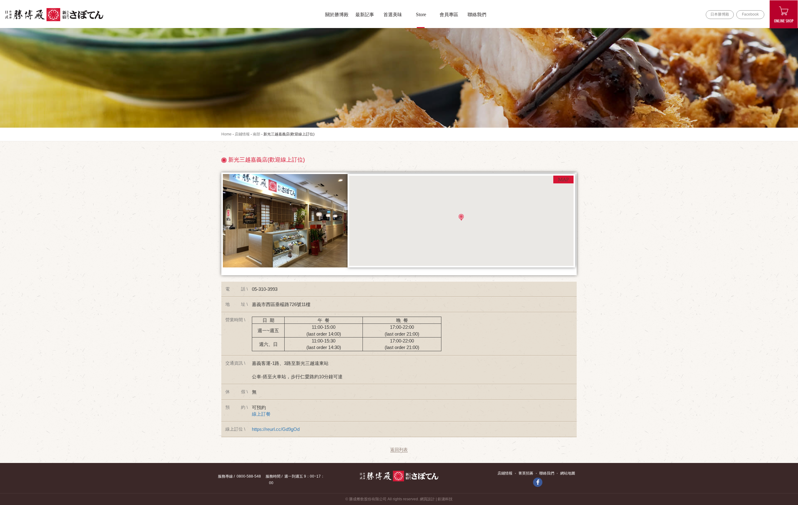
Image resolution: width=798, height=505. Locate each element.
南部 (256, 134)
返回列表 (399, 449)
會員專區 (449, 14)
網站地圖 (567, 473)
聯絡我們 (477, 14)
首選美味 (392, 14)
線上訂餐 (261, 414)
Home (226, 134)
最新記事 (364, 14)
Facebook (750, 14)
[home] (54, 14)
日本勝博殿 (719, 14)
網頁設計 (427, 499)
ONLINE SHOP (784, 14)
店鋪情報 (242, 134)
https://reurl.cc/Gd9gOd (276, 429)
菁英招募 (525, 473)
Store (421, 14)
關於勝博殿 (337, 14)
